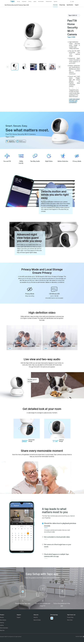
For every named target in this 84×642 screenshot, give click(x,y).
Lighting (2, 625)
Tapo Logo (13, 1)
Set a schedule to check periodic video (57, 537)
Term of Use (69, 620)
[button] (59, 67)
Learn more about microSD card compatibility (74, 100)
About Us (36, 617)
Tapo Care (2, 630)
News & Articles (37, 620)
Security (2, 617)
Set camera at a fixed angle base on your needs (57, 546)
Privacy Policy (70, 617)
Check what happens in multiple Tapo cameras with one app (56, 555)
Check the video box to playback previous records (60, 524)
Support (18, 617)
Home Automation (4, 627)
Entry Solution (3, 620)
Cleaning (2, 622)
